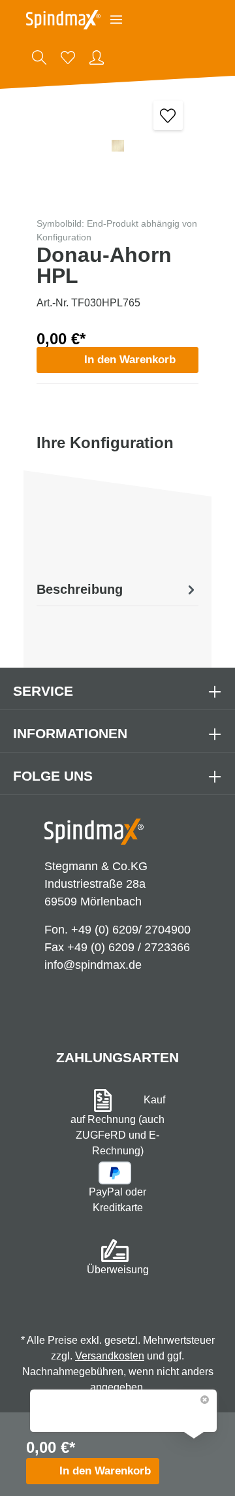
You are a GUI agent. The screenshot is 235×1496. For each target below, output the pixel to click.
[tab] (117, 589)
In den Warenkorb (130, 359)
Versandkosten (109, 1355)
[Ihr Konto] (97, 57)
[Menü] (116, 20)
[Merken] (168, 115)
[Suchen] (39, 57)
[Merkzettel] (68, 57)
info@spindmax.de (93, 964)
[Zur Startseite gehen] (63, 19)
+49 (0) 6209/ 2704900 (131, 929)
